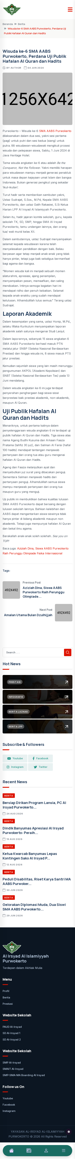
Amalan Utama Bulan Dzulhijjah (28, 615)
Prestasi (8, 1003)
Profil (6, 991)
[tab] (11, 1150)
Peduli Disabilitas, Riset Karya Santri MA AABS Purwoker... (37, 881)
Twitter (43, 766)
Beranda (8, 24)
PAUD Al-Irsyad (12, 1026)
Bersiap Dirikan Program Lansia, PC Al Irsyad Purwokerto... (34, 805)
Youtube (18, 758)
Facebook (42, 758)
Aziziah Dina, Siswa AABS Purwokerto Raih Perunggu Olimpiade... (43, 592)
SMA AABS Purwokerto (55, 131)
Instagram (17, 766)
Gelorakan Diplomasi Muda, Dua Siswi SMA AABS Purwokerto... (34, 906)
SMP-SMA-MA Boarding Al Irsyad (24, 1075)
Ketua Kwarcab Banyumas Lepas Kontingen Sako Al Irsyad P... (30, 856)
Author (16, 67)
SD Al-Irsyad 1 (11, 1033)
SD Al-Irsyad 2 (12, 1039)
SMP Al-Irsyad (12, 1062)
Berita (21, 24)
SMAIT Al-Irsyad (13, 1069)
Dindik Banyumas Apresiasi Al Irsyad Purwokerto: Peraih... (33, 830)
